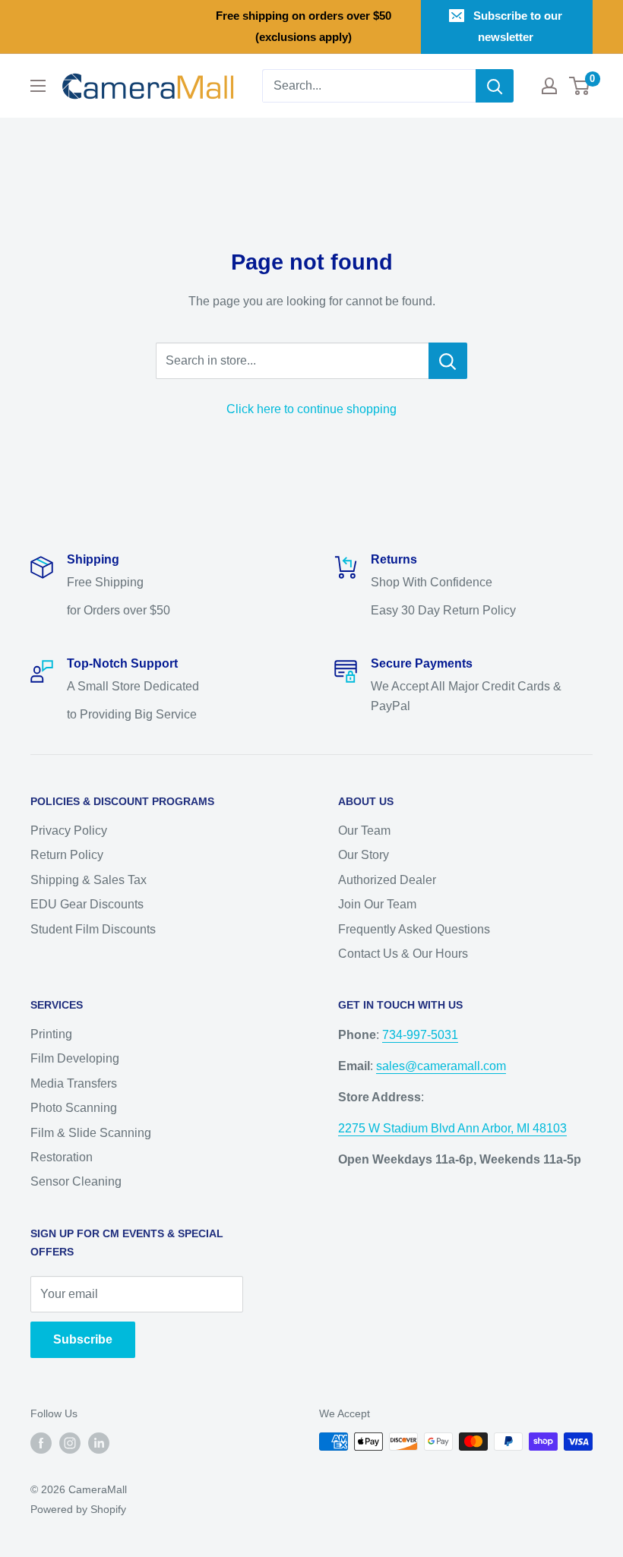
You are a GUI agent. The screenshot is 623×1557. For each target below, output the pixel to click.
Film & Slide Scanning (90, 1132)
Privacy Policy (68, 830)
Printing (51, 1034)
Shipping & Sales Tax (88, 879)
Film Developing (74, 1058)
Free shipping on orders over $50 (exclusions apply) (303, 26)
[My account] (549, 85)
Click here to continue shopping (311, 409)
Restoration (61, 1157)
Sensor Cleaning (76, 1181)
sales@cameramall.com (441, 1066)
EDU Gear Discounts (87, 904)
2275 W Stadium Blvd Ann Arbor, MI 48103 (452, 1128)
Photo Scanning (73, 1107)
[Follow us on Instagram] (70, 1443)
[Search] (495, 86)
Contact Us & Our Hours (403, 953)
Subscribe (82, 1339)
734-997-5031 (420, 1034)
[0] (580, 86)
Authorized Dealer (387, 879)
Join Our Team (377, 904)
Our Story (363, 854)
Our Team (364, 830)
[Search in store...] (448, 361)
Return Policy (66, 854)
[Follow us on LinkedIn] (98, 1443)
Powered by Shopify (78, 1509)
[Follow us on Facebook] (41, 1443)
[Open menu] (38, 86)
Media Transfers (73, 1083)
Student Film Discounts (93, 929)
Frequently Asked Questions (414, 929)
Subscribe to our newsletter (517, 26)
